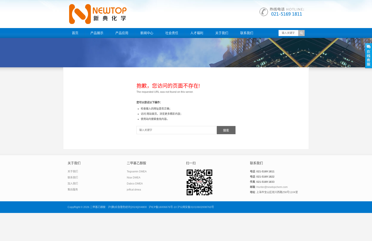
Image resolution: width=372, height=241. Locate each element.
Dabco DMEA (135, 183)
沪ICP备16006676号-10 (163, 207)
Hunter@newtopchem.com (272, 187)
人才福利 (196, 33)
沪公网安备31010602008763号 (195, 207)
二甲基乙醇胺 (97, 207)
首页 (75, 33)
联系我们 (246, 33)
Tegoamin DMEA (137, 171)
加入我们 (73, 183)
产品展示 (96, 33)
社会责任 (171, 33)
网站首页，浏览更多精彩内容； (165, 113)
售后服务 (73, 189)
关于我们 (221, 33)
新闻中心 (146, 33)
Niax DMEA (133, 177)
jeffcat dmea (134, 189)
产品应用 (121, 33)
